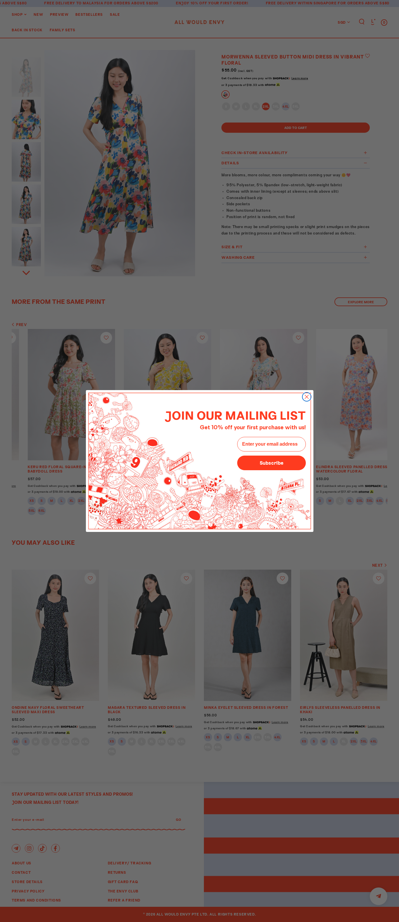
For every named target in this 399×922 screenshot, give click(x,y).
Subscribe (271, 463)
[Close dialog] (306, 396)
